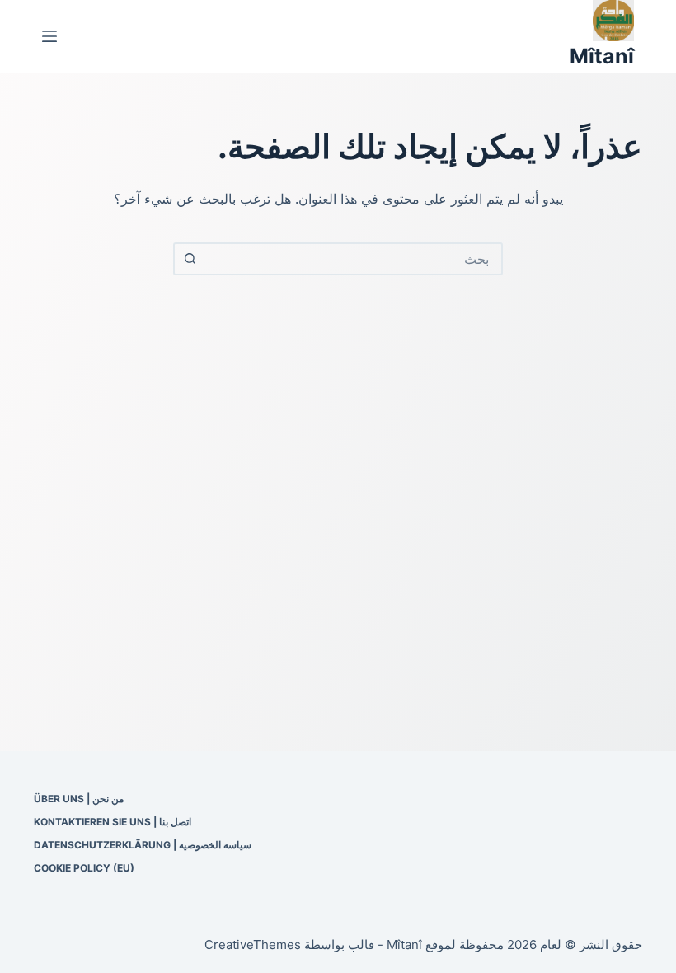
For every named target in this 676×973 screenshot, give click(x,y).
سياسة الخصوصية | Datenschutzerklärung (142, 845)
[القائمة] (49, 36)
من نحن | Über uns (79, 798)
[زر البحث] (189, 259)
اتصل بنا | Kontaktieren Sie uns (112, 822)
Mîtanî (602, 56)
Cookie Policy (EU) (84, 868)
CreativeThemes (252, 944)
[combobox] (352, 258)
